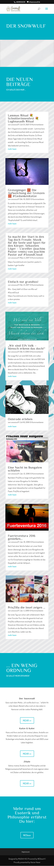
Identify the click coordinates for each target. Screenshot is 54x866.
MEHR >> (27, 720)
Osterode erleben (20, 419)
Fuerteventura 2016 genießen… (21, 537)
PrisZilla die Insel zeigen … (26, 607)
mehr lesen (12, 149)
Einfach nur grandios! (23, 281)
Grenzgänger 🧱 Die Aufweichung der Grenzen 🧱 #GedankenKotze (26, 193)
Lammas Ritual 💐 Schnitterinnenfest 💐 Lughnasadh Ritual (23, 118)
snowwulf (15, 124)
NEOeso (27, 835)
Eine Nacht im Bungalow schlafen (25, 469)
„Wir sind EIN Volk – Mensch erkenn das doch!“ (26, 347)
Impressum (26, 852)
